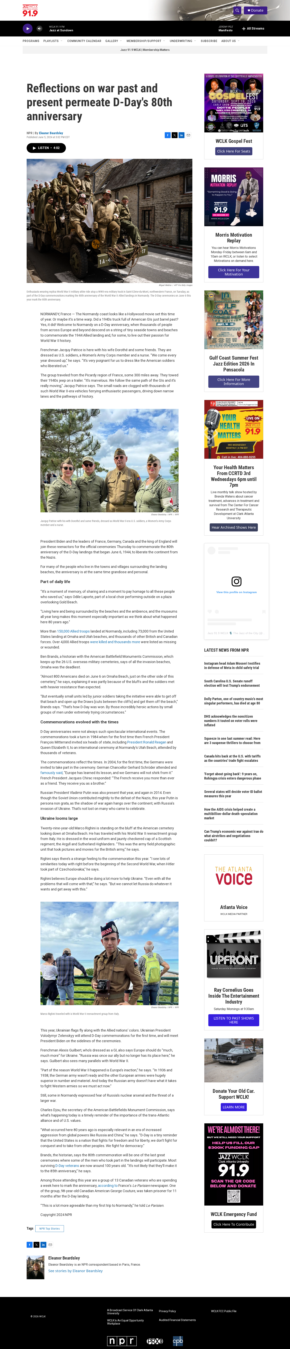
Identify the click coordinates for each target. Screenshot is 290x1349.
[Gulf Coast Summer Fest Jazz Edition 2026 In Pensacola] (233, 319)
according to (108, 1185)
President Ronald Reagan (146, 742)
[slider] (45, 28)
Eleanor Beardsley (51, 133)
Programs (31, 41)
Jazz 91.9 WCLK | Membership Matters (145, 49)
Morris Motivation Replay (233, 238)
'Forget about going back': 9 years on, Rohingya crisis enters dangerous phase (232, 776)
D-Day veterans (67, 1166)
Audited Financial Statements (177, 1320)
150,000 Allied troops (73, 631)
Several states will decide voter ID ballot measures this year (233, 794)
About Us (228, 41)
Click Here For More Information (233, 381)
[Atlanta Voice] (233, 877)
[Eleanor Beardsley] (35, 1267)
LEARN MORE (234, 1107)
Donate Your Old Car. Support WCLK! (234, 1094)
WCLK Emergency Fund (234, 1214)
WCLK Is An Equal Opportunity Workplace (125, 1322)
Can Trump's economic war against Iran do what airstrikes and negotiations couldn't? (233, 835)
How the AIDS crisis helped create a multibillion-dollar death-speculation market (231, 813)
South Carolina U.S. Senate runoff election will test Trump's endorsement (232, 683)
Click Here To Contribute (233, 1224)
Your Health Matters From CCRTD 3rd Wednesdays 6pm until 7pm (233, 476)
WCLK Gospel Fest (234, 141)
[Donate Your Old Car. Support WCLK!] (233, 1060)
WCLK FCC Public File (224, 1311)
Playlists (51, 41)
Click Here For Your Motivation (234, 272)
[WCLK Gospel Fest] (233, 103)
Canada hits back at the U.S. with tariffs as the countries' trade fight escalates (232, 758)
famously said (51, 773)
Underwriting (181, 41)
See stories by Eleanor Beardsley (75, 1270)
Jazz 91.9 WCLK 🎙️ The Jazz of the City (233, 633)
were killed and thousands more (115, 642)
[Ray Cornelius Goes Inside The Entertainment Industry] (233, 955)
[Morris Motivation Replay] (233, 196)
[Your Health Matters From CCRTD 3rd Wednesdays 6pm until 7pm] (233, 429)
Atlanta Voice (233, 907)
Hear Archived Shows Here (234, 527)
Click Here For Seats (233, 151)
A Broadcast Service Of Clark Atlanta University (130, 1312)
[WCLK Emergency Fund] (233, 1164)
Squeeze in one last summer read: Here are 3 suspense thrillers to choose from (232, 740)
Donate (257, 10)
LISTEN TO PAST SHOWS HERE (234, 1020)
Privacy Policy (167, 1311)
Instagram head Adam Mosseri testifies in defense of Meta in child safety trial (232, 665)
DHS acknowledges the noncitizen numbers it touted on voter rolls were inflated (230, 720)
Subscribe (209, 41)
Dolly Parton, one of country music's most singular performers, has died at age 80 (233, 701)
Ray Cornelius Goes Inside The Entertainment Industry (233, 996)
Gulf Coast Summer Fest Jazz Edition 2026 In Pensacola (233, 364)
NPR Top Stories (49, 1228)
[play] (27, 28)
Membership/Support (144, 41)
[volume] (39, 28)
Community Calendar (84, 41)
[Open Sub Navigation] (61, 41)
